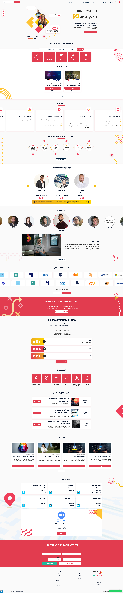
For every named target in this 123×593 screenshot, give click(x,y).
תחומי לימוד (112, 2)
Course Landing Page (58, 580)
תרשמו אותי (17, 2)
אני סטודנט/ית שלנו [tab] (61, 49)
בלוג (80, 2)
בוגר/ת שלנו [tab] (42, 49)
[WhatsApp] (3, 15)
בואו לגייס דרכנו (79, 577)
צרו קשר (60, 578)
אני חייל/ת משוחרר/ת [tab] (51, 49)
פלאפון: (60, 552)
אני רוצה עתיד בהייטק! (91, 32)
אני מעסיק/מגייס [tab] (70, 49)
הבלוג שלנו (59, 575)
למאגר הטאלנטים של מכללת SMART (62, 311)
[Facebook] (3, 11)
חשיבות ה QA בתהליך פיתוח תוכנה (79, 456)
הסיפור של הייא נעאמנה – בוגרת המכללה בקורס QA (51, 456)
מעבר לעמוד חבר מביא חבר (62, 361)
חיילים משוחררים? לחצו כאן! (77, 31)
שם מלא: (80, 552)
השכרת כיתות (79, 578)
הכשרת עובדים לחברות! (8, 2)
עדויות (80, 580)
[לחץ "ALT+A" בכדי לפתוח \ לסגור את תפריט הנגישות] (1, 591)
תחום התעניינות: (59, 557)
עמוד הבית (59, 573)
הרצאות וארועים (86, 2)
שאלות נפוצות (79, 583)
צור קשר (70, 2)
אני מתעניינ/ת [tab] (81, 49)
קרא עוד (100, 466)
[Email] (3, 13)
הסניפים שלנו (59, 577)
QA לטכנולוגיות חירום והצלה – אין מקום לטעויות (103, 456)
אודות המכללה (79, 582)
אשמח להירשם (38, 401)
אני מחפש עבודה (67, 292)
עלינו (76, 2)
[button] (115, 591)
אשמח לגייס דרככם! (58, 292)
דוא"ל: (80, 557)
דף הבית (80, 573)
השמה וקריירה (104, 2)
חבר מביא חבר (79, 575)
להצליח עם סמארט (95, 2)
